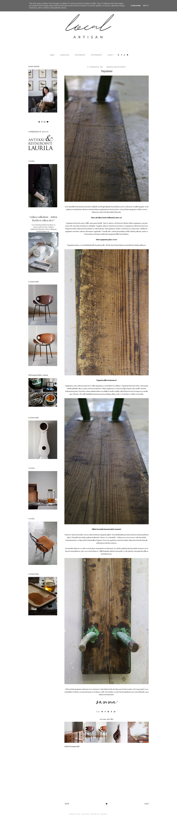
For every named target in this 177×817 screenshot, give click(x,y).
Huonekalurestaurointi (116, 67)
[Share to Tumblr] (111, 712)
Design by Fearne (99, 814)
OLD (146, 803)
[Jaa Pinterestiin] (108, 712)
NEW (66, 803)
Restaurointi (80, 55)
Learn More (136, 5)
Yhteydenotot (96, 55)
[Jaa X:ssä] (102, 712)
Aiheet (110, 55)
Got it (145, 5)
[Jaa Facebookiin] (105, 712)
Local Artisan (82, 814)
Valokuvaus (64, 55)
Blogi (52, 55)
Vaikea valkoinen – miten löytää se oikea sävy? (43, 218)
